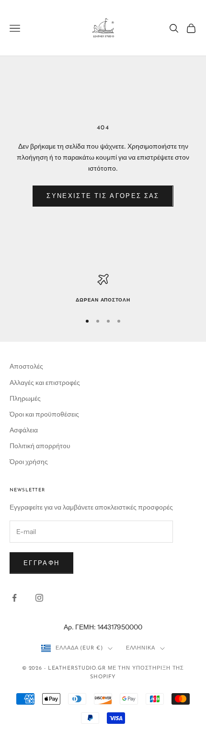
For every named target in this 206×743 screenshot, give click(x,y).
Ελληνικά (140, 648)
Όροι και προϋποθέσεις (44, 414)
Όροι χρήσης (29, 461)
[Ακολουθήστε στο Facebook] (14, 598)
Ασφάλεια (24, 430)
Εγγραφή (41, 563)
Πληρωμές (25, 398)
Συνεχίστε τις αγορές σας (102, 195)
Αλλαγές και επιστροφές (45, 382)
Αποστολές (26, 366)
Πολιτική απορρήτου (40, 445)
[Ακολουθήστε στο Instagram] (39, 598)
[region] (103, 289)
